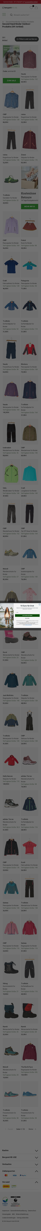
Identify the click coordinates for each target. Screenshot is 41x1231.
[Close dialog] (40, 604)
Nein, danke (27, 618)
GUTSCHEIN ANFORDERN (27, 615)
